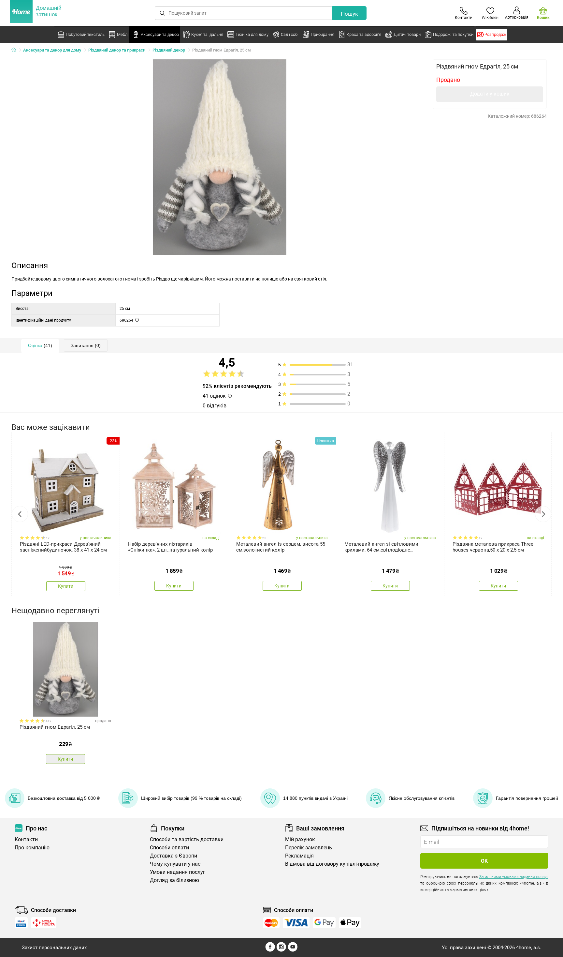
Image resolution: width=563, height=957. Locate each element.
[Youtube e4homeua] (292, 950)
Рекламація (299, 855)
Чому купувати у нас (175, 863)
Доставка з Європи (173, 855)
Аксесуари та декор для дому (52, 50)
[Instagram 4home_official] (281, 950)
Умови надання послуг (177, 872)
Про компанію (32, 847)
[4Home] (16, 50)
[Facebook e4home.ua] (270, 950)
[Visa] (296, 922)
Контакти (26, 839)
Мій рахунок (300, 839)
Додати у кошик (490, 94)
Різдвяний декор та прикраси (116, 50)
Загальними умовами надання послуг (513, 876)
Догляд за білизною (174, 880)
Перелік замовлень (308, 847)
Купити (65, 586)
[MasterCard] (271, 922)
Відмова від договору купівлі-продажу (332, 863)
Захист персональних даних (54, 947)
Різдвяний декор (168, 50)
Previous (20, 514)
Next (543, 514)
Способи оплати (169, 847)
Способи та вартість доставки (187, 839)
